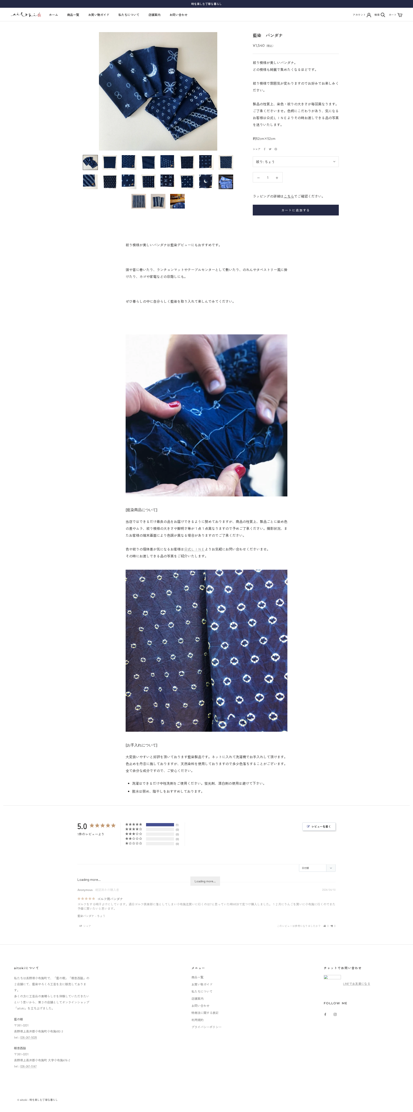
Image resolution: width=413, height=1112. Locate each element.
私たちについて (128, 15)
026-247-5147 (28, 1066)
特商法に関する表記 (205, 1013)
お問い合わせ (179, 15)
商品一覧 (73, 15)
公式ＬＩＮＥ (194, 549)
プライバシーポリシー (206, 1027)
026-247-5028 (28, 1037)
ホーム (53, 15)
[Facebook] (264, 149)
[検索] (383, 14)
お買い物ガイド (98, 15)
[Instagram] (335, 1013)
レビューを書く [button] (321, 826)
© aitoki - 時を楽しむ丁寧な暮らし (37, 1099)
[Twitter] (270, 149)
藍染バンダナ (85, 916)
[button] (326, 926)
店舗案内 (154, 15)
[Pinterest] (275, 149)
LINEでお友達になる (356, 983)
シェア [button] (87, 926)
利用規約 (197, 1020)
